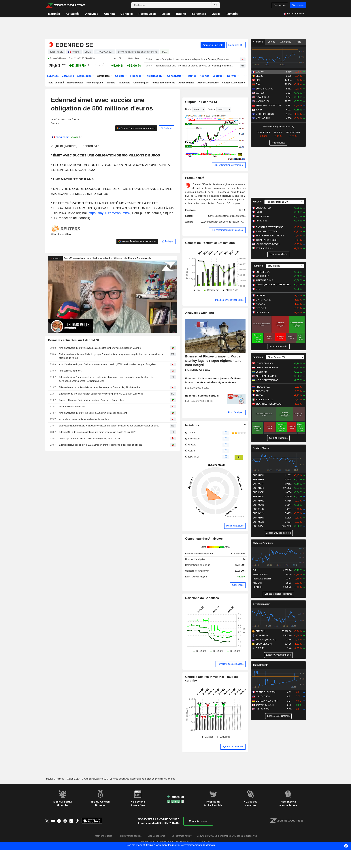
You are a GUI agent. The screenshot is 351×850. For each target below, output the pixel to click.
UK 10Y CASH (263, 709)
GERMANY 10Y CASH (267, 701)
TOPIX (259, 109)
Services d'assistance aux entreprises (227, 216)
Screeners (199, 13)
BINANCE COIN (264, 644)
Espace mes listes (278, 254)
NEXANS (260, 304)
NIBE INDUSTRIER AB (267, 380)
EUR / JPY (258, 526)
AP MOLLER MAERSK (267, 367)
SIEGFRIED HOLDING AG (269, 404)
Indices (259, 42)
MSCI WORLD (263, 118)
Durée (188, 109)
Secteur (217, 75)
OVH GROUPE (263, 299)
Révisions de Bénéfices (202, 598)
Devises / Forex (261, 448)
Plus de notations (235, 525)
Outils (216, 13)
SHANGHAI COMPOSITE (268, 105)
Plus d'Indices (278, 142)
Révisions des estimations (231, 664)
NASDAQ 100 (262, 101)
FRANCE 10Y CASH (266, 692)
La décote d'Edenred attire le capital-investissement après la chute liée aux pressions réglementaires (109, 425)
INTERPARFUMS (264, 280)
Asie (299, 42)
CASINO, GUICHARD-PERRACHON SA (274, 284)
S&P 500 (260, 93)
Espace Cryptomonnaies (278, 655)
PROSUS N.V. (263, 387)
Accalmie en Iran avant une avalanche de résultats (84, 419)
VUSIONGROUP (264, 208)
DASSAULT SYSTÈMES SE (269, 227)
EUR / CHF (258, 484)
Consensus (174, 75)
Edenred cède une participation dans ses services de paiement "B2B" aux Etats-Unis (101, 394)
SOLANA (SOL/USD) (266, 639)
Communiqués (141, 82)
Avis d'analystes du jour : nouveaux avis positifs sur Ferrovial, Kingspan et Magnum (194, 59)
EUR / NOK (258, 496)
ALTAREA (260, 295)
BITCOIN (260, 631)
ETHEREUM (262, 635)
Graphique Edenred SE (201, 102)
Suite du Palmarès (278, 346)
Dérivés (232, 75)
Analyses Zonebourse (233, 82)
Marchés (54, 13)
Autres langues (186, 82)
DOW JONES (262, 97)
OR (254, 570)
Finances (136, 75)
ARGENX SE (262, 391)
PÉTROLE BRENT (262, 578)
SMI (258, 80)
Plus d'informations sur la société (227, 230)
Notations (192, 425)
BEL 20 (259, 76)
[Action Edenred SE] (80, 137)
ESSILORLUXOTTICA (267, 231)
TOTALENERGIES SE (266, 240)
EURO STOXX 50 (264, 88)
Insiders (111, 82)
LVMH (259, 212)
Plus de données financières (229, 300)
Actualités (73, 13)
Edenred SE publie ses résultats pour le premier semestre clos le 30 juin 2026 (97, 432)
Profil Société (194, 177)
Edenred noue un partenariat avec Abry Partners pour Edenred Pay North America (99, 387)
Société (120, 75)
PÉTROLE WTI (260, 574)
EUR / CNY (258, 513)
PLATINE (257, 587)
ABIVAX (259, 395)
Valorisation (155, 75)
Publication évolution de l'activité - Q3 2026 (228, 222)
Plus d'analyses (236, 412)
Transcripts (124, 82)
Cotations (68, 75)
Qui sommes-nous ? (182, 836)
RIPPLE (260, 648)
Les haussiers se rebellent (72, 406)
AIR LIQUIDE (262, 216)
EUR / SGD (258, 522)
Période (212, 109)
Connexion (280, 5)
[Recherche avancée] (216, 5)
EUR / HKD (258, 517)
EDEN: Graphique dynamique (229, 165)
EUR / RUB (258, 488)
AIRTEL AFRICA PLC (266, 376)
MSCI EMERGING (265, 114)
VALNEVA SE (262, 312)
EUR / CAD (258, 505)
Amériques (285, 42)
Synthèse (53, 75)
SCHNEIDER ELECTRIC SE (270, 235)
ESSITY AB (261, 372)
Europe (271, 42)
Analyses (91, 13)
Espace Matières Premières (278, 594)
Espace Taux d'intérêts (278, 716)
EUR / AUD (258, 509)
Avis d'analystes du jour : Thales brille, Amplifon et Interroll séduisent (93, 413)
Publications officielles (163, 82)
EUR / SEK (258, 492)
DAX (258, 84)
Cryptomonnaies (261, 604)
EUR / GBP (258, 479)
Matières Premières (263, 543)
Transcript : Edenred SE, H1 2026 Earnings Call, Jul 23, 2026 (89, 438)
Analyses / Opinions (199, 312)
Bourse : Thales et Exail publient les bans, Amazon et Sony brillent (91, 400)
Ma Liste (257, 201)
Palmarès (231, 13)
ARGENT (257, 583)
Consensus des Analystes (204, 538)
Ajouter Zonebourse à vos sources (138, 128)
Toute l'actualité (56, 82)
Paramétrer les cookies (130, 836)
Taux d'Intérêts (260, 665)
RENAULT (261, 308)
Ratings (192, 75)
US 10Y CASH (263, 696)
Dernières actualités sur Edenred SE (74, 340)
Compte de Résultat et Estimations (210, 242)
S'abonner (298, 5)
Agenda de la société (233, 746)
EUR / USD (258, 475)
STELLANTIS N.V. (264, 248)
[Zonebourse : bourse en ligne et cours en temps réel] (65, 5)
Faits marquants (94, 82)
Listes (165, 13)
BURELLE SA (262, 272)
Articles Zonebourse (208, 82)
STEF (258, 289)
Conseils (126, 13)
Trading (181, 13)
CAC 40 (260, 71)
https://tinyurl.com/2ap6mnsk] (109, 213)
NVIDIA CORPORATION (268, 244)
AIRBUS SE (261, 220)
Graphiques (84, 75)
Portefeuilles (147, 13)
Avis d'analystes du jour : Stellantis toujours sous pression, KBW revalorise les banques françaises (107, 364)
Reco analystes (75, 82)
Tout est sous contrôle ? (70, 371)
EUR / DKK (258, 500)
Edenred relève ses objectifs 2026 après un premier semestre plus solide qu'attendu (100, 445)
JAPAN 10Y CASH (265, 705)
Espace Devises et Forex (278, 533)
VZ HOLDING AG (264, 363)
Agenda (109, 13)
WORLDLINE (262, 276)
